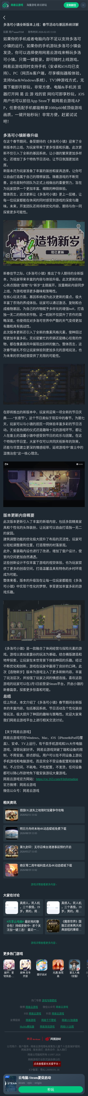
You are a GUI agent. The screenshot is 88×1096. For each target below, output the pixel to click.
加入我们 (62, 1049)
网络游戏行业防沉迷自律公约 (44, 1059)
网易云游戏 (32, 1007)
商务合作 (50, 1049)
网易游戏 (31, 1020)
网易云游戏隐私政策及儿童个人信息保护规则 (55, 1046)
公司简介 (12, 1046)
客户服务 (24, 1046)
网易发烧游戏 (47, 1026)
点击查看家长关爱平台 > (47, 1063)
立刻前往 (71, 5)
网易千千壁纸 (48, 1020)
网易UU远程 (67, 1026)
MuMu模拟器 (27, 1026)
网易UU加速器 (70, 1020)
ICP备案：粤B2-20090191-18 (44, 1069)
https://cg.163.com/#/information (57, 779)
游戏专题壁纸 (49, 1000)
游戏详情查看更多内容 (43, 884)
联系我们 (38, 1049)
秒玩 (50, 1089)
